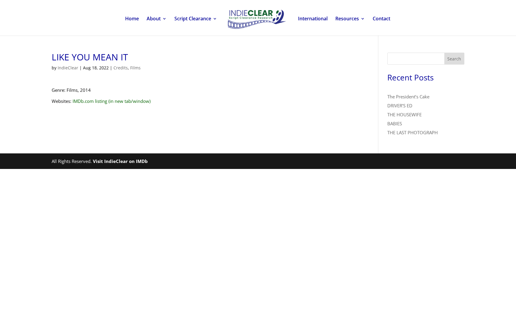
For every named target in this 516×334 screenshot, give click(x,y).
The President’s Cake (408, 97)
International (313, 19)
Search (454, 59)
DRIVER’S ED (399, 106)
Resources (347, 19)
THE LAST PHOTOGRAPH (412, 132)
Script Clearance (192, 19)
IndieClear (68, 68)
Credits (120, 68)
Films (135, 68)
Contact (381, 19)
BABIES (394, 123)
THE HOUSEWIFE (404, 115)
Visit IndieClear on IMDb (120, 161)
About (154, 19)
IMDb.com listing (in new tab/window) (111, 101)
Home (132, 19)
